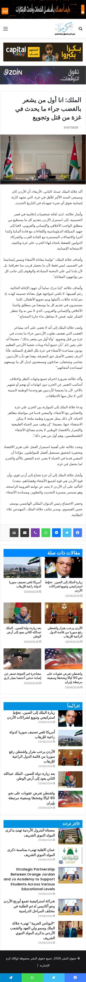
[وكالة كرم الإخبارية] (64, 28)
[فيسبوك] (77, 532)
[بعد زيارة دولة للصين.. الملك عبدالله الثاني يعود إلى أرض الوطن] (22, 613)
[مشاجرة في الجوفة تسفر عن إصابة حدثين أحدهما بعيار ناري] (22, 658)
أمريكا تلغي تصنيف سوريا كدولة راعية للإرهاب (25, 584)
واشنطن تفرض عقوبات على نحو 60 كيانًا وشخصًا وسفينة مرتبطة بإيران (64, 677)
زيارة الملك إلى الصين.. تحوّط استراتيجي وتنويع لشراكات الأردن (63, 586)
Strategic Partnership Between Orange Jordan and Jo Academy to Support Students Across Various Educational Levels (29, 879)
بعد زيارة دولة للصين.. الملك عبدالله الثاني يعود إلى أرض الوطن (23, 632)
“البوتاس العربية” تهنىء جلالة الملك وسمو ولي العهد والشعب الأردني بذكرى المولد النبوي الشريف (32, 931)
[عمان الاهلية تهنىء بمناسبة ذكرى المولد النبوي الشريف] (70, 855)
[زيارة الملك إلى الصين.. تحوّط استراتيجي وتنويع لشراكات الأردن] (63, 567)
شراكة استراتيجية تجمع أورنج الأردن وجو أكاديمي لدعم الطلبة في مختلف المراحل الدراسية (29, 906)
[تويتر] (67, 532)
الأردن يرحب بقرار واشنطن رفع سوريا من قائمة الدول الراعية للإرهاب (65, 632)
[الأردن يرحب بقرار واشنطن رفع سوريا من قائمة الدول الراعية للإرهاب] (63, 613)
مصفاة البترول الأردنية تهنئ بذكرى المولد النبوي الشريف (30, 833)
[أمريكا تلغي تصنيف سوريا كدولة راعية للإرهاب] (22, 567)
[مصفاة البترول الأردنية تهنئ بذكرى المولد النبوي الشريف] (70, 836)
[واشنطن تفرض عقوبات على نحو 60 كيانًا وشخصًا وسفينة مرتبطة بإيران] (63, 658)
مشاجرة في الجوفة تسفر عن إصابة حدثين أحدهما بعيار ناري (22, 675)
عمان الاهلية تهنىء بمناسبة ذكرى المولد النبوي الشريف (31, 852)
